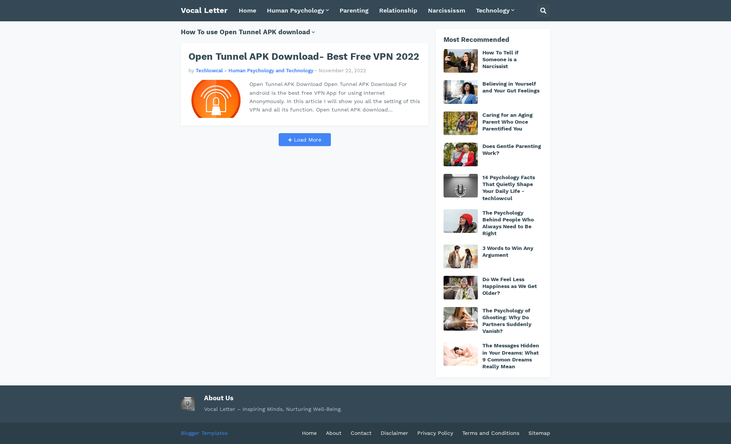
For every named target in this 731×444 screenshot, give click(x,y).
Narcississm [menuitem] (446, 10)
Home (309, 433)
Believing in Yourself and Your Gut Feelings (510, 87)
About (334, 433)
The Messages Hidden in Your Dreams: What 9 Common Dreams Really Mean (510, 355)
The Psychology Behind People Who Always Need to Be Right (508, 223)
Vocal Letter (204, 10)
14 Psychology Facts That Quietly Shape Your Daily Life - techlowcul (508, 187)
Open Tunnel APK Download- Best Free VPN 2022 (303, 56)
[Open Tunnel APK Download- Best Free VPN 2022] (216, 99)
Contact (361, 433)
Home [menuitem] (247, 10)
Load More (306, 140)
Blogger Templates (204, 433)
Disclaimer (394, 433)
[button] (543, 11)
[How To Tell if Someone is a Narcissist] (461, 61)
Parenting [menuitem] (354, 10)
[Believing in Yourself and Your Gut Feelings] (461, 92)
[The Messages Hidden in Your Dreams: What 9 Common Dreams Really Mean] (461, 354)
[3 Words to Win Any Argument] (461, 256)
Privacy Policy (435, 433)
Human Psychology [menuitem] (295, 10)
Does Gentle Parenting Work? (511, 149)
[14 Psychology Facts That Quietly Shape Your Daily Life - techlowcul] (461, 185)
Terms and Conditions (490, 433)
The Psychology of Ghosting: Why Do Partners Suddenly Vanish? (506, 320)
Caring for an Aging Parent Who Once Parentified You (507, 122)
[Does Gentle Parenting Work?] (461, 154)
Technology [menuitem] (493, 10)
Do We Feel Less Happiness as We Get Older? (509, 286)
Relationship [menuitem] (398, 10)
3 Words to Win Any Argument (507, 251)
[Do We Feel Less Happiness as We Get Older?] (461, 287)
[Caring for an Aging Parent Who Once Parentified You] (461, 123)
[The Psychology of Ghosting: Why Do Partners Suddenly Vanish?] (461, 319)
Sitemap (539, 433)
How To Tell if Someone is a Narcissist (500, 59)
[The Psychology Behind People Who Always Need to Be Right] (461, 221)
